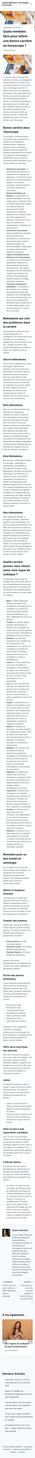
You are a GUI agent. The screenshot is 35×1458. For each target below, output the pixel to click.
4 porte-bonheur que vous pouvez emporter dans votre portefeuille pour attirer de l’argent (18, 1405)
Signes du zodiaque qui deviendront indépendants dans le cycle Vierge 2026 (18, 1394)
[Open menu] (31, 3)
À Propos (21, 1452)
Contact (13, 1452)
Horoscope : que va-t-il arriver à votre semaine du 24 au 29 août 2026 (17, 1383)
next (30, 1341)
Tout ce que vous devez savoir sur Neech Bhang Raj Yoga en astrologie (9, 1289)
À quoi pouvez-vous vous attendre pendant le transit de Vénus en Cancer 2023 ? (26, 1291)
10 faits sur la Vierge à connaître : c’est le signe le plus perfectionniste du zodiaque (19, 1417)
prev (4, 1341)
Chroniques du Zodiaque (12, 27)
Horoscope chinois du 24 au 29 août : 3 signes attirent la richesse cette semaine (18, 1428)
